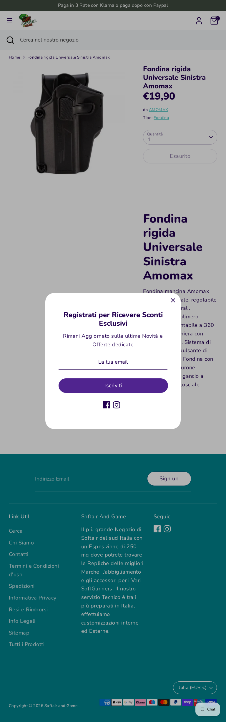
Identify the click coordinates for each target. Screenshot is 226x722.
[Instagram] (116, 404)
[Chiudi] (173, 300)
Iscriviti (113, 385)
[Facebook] (106, 404)
